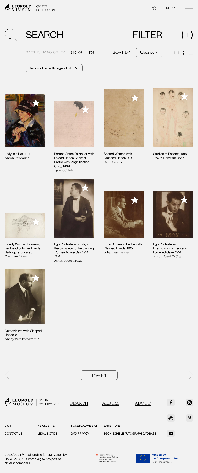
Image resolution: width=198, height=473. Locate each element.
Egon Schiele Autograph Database (129, 433)
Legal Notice (47, 433)
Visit (8, 425)
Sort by (121, 52)
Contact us (13, 433)
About (143, 403)
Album (110, 403)
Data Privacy (80, 433)
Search (79, 403)
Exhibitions (112, 425)
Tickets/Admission (84, 425)
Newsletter (47, 425)
